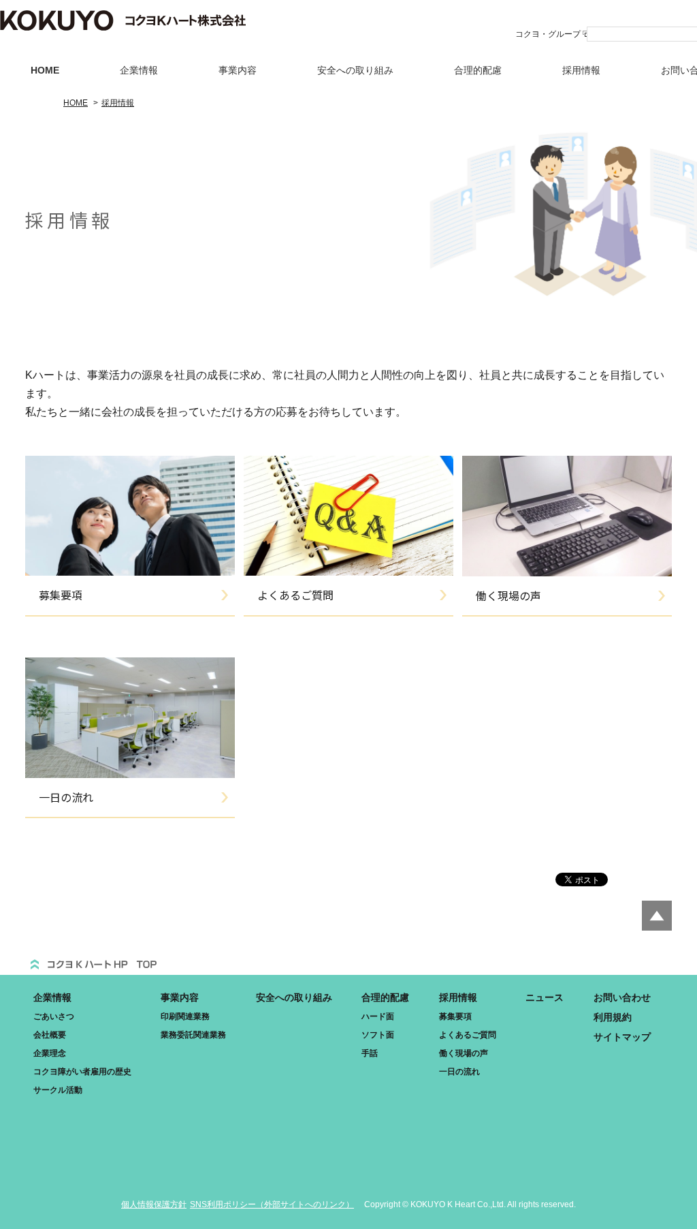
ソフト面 (377, 1035)
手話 (369, 1053)
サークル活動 (57, 1090)
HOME (45, 70)
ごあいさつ (53, 1016)
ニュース (544, 997)
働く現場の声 (463, 1053)
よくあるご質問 (467, 1035)
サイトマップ (622, 1036)
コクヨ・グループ (548, 34)
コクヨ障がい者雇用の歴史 (82, 1071)
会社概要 (49, 1035)
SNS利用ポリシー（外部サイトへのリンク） (272, 1204)
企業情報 (139, 70)
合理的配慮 (478, 70)
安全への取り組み (355, 70)
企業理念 (49, 1053)
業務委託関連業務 (193, 1035)
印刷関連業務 (185, 1016)
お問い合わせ (622, 997)
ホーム (93, 959)
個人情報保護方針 (154, 1204)
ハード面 (377, 1016)
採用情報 (581, 70)
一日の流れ (459, 1071)
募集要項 (455, 1016)
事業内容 (237, 70)
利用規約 (613, 1017)
